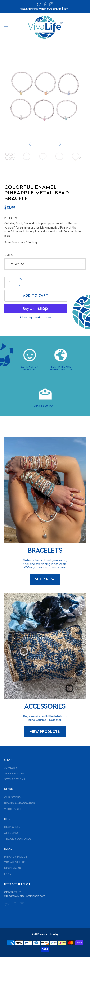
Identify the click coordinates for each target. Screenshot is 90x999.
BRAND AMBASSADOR (19, 803)
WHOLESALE (13, 809)
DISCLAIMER (12, 868)
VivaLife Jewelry (49, 934)
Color (10, 255)
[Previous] (32, 144)
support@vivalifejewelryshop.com (24, 896)
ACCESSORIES (14, 774)
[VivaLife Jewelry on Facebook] (45, 5)
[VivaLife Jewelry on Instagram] (51, 5)
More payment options (35, 317)
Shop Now (45, 579)
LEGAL (8, 874)
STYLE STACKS (14, 779)
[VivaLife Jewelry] (45, 27)
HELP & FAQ (12, 827)
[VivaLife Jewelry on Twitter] (39, 5)
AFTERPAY (11, 833)
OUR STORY (12, 797)
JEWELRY (10, 768)
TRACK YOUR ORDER (18, 839)
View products (45, 732)
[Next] (58, 144)
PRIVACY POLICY (15, 857)
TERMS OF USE (14, 862)
